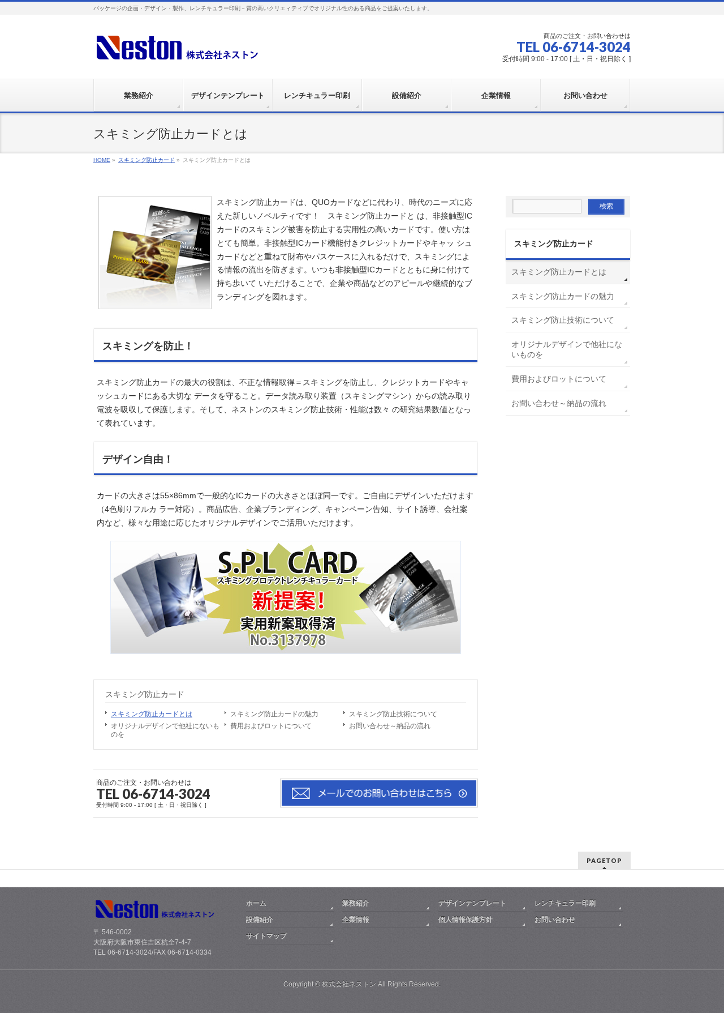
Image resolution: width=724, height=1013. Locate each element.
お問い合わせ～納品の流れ (389, 726)
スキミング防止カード (144, 694)
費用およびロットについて (271, 726)
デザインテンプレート (472, 903)
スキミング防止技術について (393, 714)
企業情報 (355, 920)
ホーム (256, 903)
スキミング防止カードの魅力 (274, 714)
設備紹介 (259, 920)
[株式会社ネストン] (178, 49)
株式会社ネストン (349, 984)
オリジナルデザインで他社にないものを (165, 730)
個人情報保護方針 (465, 920)
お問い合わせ (555, 920)
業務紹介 (355, 903)
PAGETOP (604, 860)
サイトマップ (266, 936)
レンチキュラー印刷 (565, 903)
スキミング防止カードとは (151, 714)
